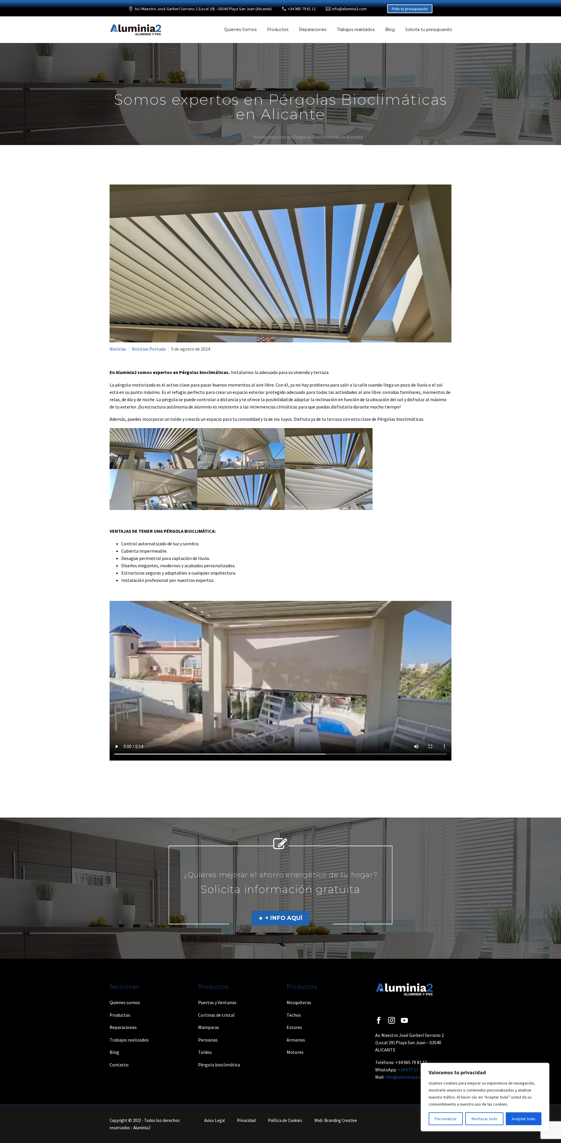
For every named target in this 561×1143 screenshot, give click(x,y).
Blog (390, 29)
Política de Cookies (285, 1120)
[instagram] (391, 1020)
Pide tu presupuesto (410, 8)
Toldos (205, 1052)
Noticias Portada (149, 349)
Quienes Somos (240, 29)
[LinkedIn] (147, 780)
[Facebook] (113, 780)
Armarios (296, 1040)
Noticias (118, 349)
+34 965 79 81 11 (302, 8)
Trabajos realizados (356, 29)
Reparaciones (312, 29)
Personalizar (446, 1118)
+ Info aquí (280, 918)
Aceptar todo (523, 1118)
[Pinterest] (130, 780)
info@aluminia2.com (349, 8)
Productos (277, 29)
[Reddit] (155, 780)
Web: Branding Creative (335, 1120)
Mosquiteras (299, 1002)
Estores (294, 1027)
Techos (294, 1015)
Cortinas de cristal (216, 1015)
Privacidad (246, 1120)
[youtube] (404, 1020)
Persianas (208, 1040)
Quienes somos (125, 1002)
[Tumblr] (138, 780)
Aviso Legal (214, 1120)
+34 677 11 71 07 (414, 1070)
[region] (485, 1097)
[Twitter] (122, 780)
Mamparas (208, 1027)
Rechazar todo (484, 1118)
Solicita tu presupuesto (428, 29)
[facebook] (378, 1020)
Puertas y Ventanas (217, 1002)
